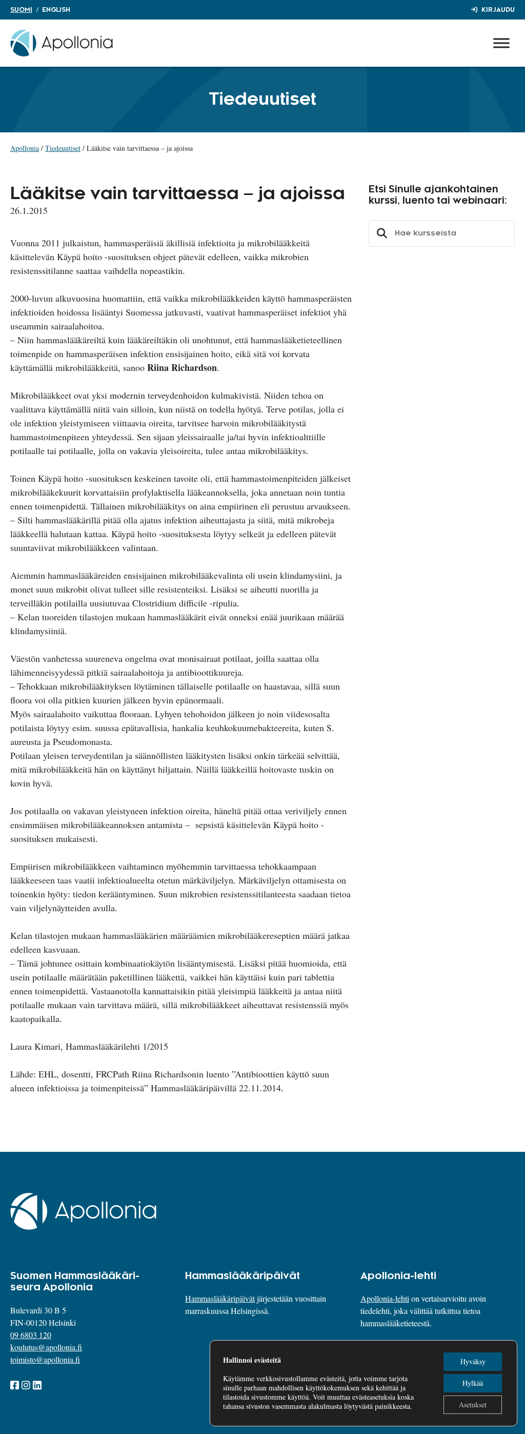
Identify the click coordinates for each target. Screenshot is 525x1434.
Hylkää (472, 1383)
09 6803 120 (30, 1334)
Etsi (380, 233)
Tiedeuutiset (62, 148)
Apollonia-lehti (384, 1298)
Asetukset (473, 1404)
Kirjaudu (498, 10)
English (56, 10)
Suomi (21, 10)
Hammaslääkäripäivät (220, 1298)
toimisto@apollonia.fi (45, 1359)
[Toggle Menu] (501, 43)
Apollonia (24, 148)
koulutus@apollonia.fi (46, 1347)
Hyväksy (473, 1361)
